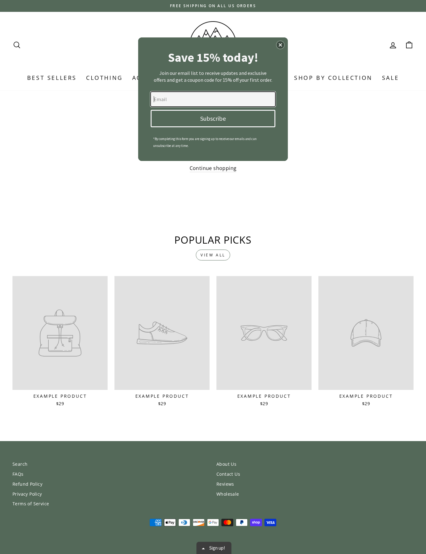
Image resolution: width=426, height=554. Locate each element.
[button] (280, 45)
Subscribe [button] (213, 118)
